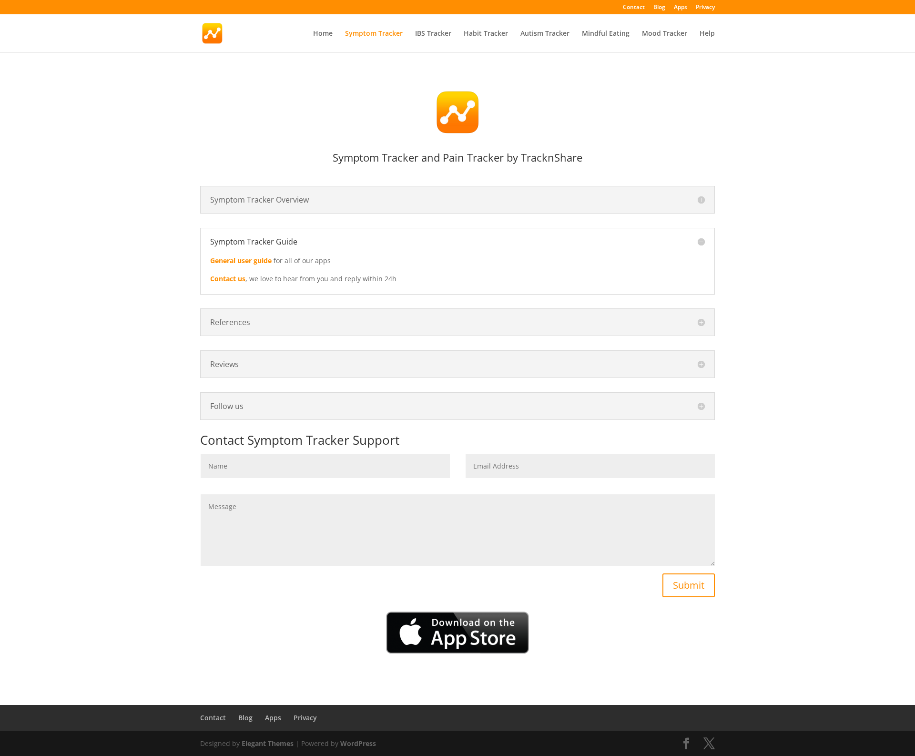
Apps (680, 7)
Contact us (227, 278)
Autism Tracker (544, 34)
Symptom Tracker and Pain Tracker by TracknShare (457, 157)
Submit (688, 585)
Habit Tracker (486, 34)
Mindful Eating (606, 34)
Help (707, 34)
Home (323, 34)
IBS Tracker (433, 34)
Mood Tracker (664, 34)
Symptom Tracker (374, 34)
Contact (634, 7)
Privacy (705, 7)
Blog (659, 7)
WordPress (358, 743)
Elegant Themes (268, 743)
